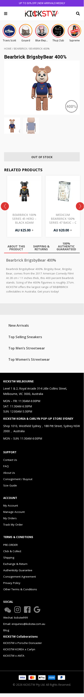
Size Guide (10, 485)
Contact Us (10, 460)
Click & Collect (12, 551)
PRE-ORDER (10, 545)
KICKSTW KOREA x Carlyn (19, 649)
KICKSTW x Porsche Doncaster (22, 643)
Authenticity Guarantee (17, 570)
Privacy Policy (11, 583)
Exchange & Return (15, 564)
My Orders (10, 518)
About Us (9, 473)
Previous (5, 206)
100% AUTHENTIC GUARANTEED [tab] (66, 246)
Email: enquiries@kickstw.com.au (24, 624)
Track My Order (13, 524)
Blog (6, 630)
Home (8, 48)
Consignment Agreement (19, 576)
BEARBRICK (20, 48)
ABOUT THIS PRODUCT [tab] (16, 247)
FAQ (6, 466)
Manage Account (14, 512)
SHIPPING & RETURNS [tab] (41, 247)
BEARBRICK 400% (39, 48)
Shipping (8, 557)
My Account (10, 505)
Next (80, 206)
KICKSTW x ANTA (13, 655)
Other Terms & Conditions (20, 589)
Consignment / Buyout (17, 479)
